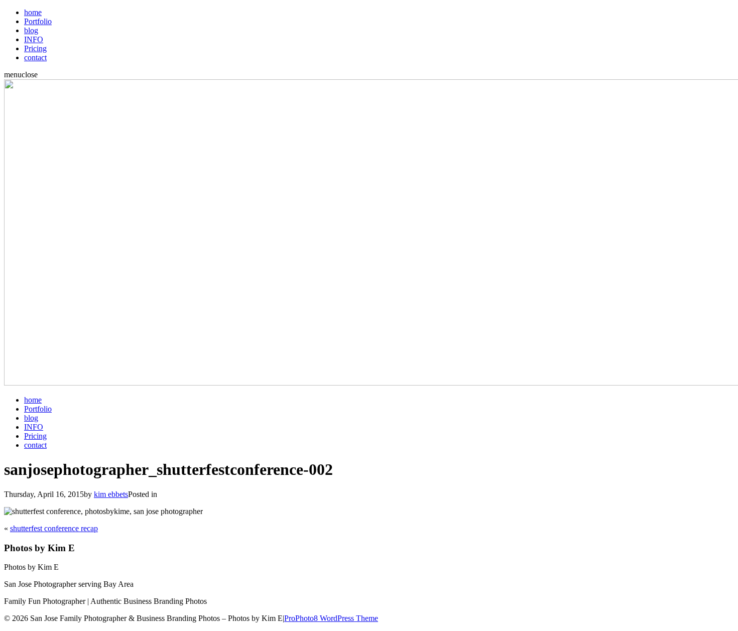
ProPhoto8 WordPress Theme (331, 618)
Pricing (35, 48)
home (33, 12)
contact (35, 57)
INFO (33, 39)
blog (31, 30)
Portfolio (38, 21)
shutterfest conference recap (54, 528)
